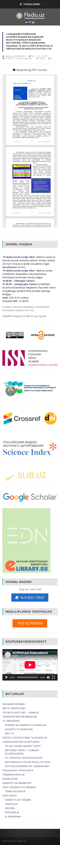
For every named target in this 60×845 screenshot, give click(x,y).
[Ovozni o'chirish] (48, 677)
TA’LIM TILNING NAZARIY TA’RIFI (23, 746)
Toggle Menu (31, 4)
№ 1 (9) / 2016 (39, 56)
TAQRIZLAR (11, 803)
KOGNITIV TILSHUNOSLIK (19, 729)
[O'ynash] (6, 677)
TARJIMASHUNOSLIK (13, 774)
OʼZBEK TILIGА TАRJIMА (18, 58)
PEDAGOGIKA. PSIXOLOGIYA (17, 770)
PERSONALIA (12, 812)
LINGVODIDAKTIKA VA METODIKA (21, 741)
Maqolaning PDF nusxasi (31, 70)
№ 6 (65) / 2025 (31, 597)
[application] (30, 665)
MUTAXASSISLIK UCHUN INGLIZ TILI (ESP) (28, 762)
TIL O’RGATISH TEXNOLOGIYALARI (23, 757)
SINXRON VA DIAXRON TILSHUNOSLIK (26, 725)
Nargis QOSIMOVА (15, 56)
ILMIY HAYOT (9, 795)
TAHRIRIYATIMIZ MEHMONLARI (19, 716)
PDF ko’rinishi (29, 623)
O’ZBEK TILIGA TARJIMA (18, 799)
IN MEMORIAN (13, 816)
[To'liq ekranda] (53, 677)
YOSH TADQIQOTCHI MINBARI (19, 787)
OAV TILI (9, 733)
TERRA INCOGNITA (15, 791)
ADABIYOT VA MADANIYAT (17, 782)
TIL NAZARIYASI (11, 720)
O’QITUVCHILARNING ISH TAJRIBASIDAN (27, 766)
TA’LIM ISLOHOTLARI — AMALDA (20, 712)
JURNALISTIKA (10, 778)
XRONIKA (10, 808)
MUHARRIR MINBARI (13, 704)
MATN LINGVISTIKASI (14, 708)
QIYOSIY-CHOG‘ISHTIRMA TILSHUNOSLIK (24, 737)
